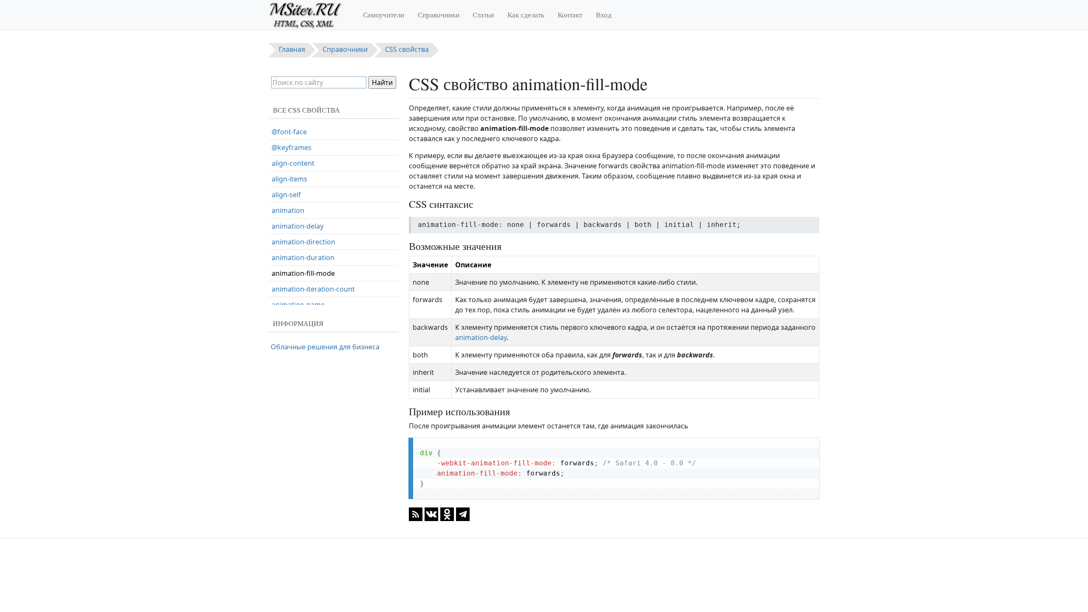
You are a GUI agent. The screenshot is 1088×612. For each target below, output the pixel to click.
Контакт (570, 15)
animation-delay (481, 337)
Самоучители (383, 15)
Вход (604, 15)
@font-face (289, 131)
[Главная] (309, 15)
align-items (289, 179)
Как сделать (525, 15)
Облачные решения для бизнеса (325, 346)
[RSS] (415, 513)
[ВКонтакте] (431, 513)
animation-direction (303, 241)
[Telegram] (463, 513)
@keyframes (292, 147)
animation (288, 210)
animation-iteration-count (313, 289)
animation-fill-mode (303, 273)
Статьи (483, 15)
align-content (293, 163)
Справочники (438, 15)
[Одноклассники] (447, 513)
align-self (286, 194)
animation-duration (303, 257)
